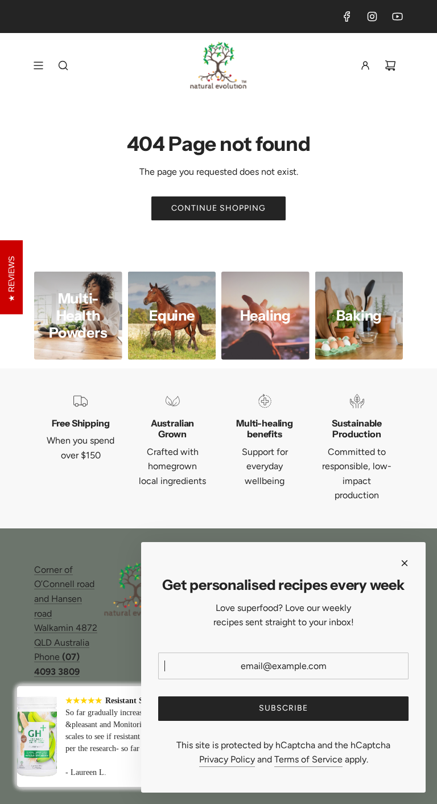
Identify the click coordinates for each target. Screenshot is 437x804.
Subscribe (283, 708)
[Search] (63, 65)
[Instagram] (372, 16)
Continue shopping (218, 208)
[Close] (404, 563)
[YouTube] (397, 16)
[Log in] (365, 65)
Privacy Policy (227, 759)
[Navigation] (38, 65)
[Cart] (390, 65)
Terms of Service (308, 759)
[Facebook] (347, 16)
